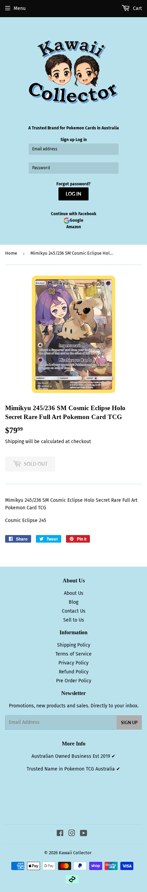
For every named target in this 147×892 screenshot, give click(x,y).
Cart (137, 8)
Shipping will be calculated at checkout (48, 441)
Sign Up (129, 722)
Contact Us (73, 611)
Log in (81, 139)
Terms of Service (73, 654)
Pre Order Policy (73, 681)
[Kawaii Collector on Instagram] (71, 834)
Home (11, 253)
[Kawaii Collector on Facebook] (60, 834)
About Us (73, 593)
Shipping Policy (73, 645)
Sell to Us (73, 620)
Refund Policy (74, 672)
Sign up (68, 139)
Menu (20, 8)
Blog (73, 602)
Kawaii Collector (75, 852)
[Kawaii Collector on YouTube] (83, 834)
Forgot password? (73, 184)
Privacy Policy (73, 663)
